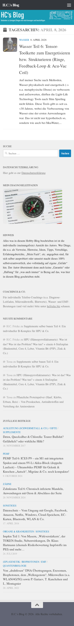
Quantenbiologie (14, 565)
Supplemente (12, 432)
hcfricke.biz (53, 306)
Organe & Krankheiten (18, 531)
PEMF (6, 453)
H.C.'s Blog (11, 5)
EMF (43, 561)
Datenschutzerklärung (34, 173)
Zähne (7, 484)
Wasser (24, 40)
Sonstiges (9, 505)
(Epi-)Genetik (11, 561)
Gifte (53, 428)
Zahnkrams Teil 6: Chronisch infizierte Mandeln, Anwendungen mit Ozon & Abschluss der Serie (33, 491)
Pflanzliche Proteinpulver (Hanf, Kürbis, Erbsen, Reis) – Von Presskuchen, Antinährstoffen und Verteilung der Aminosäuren (33, 401)
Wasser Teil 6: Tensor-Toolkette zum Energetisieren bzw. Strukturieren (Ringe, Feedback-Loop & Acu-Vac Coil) (44, 59)
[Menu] (69, 5)
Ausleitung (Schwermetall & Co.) (25, 428)
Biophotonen (30, 561)
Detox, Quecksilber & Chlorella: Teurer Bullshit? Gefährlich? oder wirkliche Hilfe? (33, 438)
